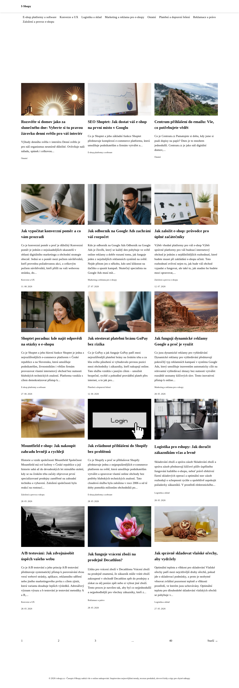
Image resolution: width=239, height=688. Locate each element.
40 (170, 640)
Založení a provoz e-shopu (38, 21)
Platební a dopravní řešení (174, 17)
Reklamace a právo (204, 17)
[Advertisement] (119, 48)
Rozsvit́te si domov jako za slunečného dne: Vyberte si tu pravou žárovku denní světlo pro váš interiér (52, 128)
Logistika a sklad (91, 17)
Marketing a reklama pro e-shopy (124, 17)
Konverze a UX (69, 17)
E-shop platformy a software (39, 17)
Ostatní (151, 17)
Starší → (212, 640)
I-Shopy (26, 6)
